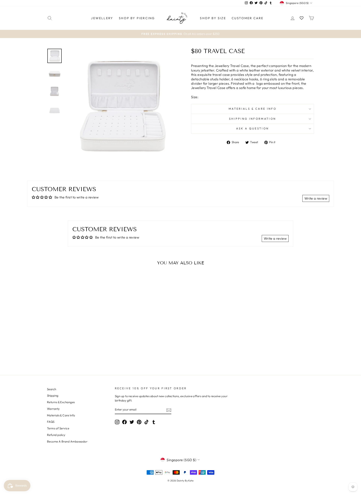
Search (51, 389)
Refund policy (56, 435)
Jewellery (102, 18)
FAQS (51, 422)
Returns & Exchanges (61, 402)
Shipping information (252, 118)
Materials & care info (252, 108)
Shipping (52, 395)
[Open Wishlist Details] (301, 18)
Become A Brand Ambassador (67, 441)
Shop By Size (213, 18)
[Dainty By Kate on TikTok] (146, 422)
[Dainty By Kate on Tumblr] (154, 422)
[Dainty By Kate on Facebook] (124, 422)
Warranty (53, 409)
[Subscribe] (168, 410)
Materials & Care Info (61, 415)
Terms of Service (58, 428)
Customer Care (248, 18)
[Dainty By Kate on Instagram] (117, 422)
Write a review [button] (315, 198)
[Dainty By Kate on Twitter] (132, 422)
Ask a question (252, 128)
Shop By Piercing (137, 18)
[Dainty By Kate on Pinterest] (139, 422)
